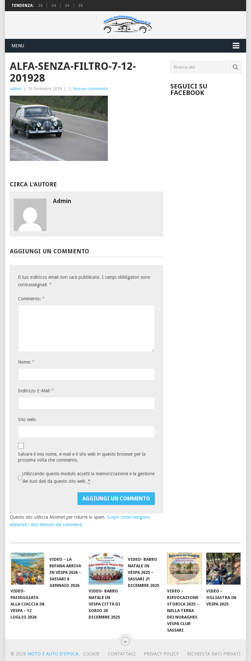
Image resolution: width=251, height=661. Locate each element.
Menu (17, 45)
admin (16, 88)
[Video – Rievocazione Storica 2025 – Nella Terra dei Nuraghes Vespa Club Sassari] (184, 569)
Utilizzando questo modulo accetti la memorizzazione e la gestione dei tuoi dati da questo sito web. (88, 477)
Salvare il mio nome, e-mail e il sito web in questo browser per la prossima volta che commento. (81, 457)
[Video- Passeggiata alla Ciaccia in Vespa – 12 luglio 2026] (27, 569)
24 (40, 5)
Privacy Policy (161, 653)
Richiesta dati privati (214, 653)
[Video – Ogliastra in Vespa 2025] (223, 569)
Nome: (26, 362)
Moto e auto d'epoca (52, 653)
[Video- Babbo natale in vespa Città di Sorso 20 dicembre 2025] (106, 569)
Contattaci (122, 653)
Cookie (91, 653)
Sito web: (27, 419)
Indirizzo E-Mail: (36, 390)
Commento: (31, 298)
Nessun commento (90, 88)
